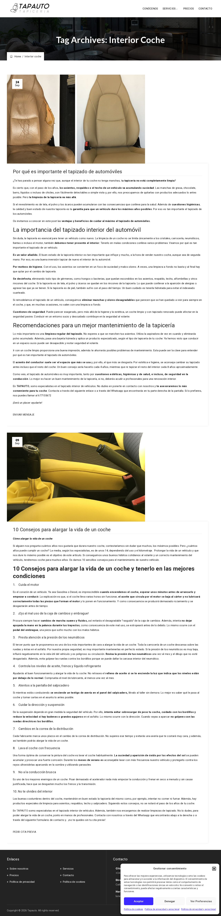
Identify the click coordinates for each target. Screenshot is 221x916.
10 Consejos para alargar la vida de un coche (62, 529)
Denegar (170, 901)
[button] (214, 868)
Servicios (68, 868)
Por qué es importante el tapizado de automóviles (67, 171)
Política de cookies (133, 909)
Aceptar (139, 901)
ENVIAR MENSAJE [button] (23, 414)
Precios (14, 875)
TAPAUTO (23, 810)
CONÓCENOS (150, 8)
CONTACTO (205, 8)
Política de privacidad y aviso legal (162, 909)
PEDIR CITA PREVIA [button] (24, 831)
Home (17, 56)
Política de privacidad (22, 881)
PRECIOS (188, 8)
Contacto (68, 875)
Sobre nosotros (19, 868)
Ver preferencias (201, 901)
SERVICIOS (169, 8)
